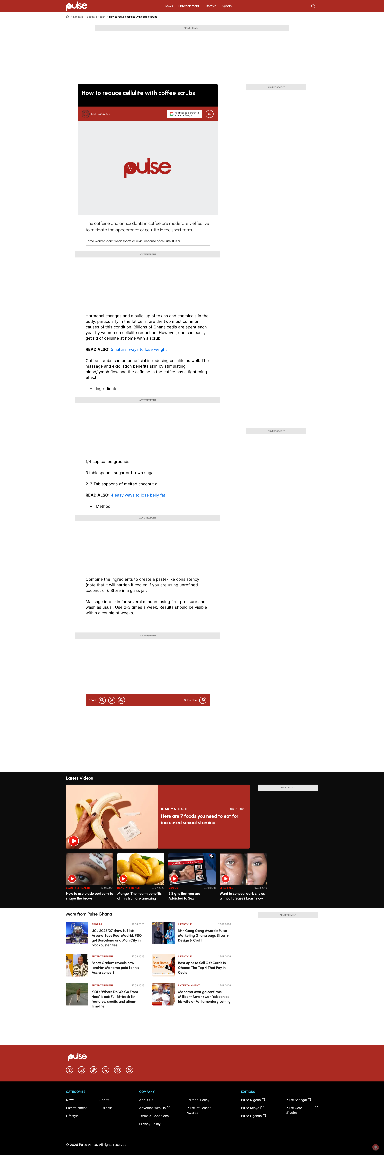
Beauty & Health (96, 16)
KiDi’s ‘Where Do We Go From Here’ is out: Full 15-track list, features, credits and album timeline (115, 999)
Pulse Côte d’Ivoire (294, 1110)
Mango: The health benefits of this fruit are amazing (139, 896)
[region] (192, 878)
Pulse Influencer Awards (199, 1110)
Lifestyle (210, 6)
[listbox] (192, 878)
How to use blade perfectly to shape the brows (89, 896)
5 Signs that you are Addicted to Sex (184, 896)
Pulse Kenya (250, 1108)
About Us (146, 1100)
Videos (173, 887)
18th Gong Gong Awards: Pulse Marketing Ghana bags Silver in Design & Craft (203, 936)
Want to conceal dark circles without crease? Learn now (242, 896)
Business (105, 1108)
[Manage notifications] (375, 1147)
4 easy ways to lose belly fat (137, 495)
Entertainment (188, 6)
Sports (227, 6)
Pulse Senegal (296, 1100)
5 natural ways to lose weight (138, 349)
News (169, 6)
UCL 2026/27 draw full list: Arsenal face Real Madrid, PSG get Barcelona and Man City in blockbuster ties (117, 938)
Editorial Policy (198, 1100)
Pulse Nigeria (251, 1100)
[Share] (210, 114)
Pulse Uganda (251, 1116)
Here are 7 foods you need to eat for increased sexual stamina (199, 819)
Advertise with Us (152, 1108)
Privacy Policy (150, 1124)
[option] (89, 879)
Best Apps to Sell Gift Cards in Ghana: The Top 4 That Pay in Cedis (202, 968)
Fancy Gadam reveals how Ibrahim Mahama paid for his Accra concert (115, 968)
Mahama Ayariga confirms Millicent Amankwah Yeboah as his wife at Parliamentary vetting (204, 997)
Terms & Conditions (154, 1116)
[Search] (313, 6)
